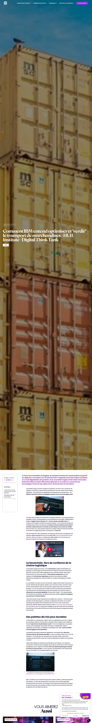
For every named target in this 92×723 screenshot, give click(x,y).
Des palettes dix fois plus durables (9, 496)
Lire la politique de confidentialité (69, 711)
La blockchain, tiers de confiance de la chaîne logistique (10, 491)
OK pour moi (85, 715)
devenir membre (82, 3)
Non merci (65, 715)
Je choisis (75, 715)
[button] (24, 3)
